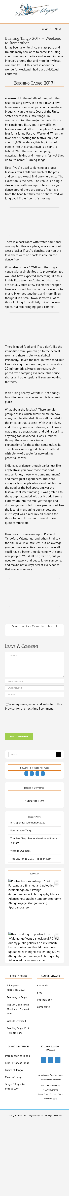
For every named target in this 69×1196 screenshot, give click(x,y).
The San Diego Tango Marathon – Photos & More (18, 1009)
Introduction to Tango (17, 1055)
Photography (44, 999)
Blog (39, 992)
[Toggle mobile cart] (56, 18)
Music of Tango (13, 1077)
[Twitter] (32, 773)
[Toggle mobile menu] (62, 18)
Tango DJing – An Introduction (15, 1086)
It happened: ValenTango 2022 (27, 822)
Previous (46, 29)
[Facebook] (26, 773)
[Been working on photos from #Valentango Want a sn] (34, 958)
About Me (42, 985)
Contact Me (43, 1006)
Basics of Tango (14, 1070)
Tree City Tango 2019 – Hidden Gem (30, 858)
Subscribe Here (34, 801)
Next (58, 29)
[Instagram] (43, 773)
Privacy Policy (49, 1094)
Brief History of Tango (17, 1063)
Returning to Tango (21, 830)
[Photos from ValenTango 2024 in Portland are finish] (34, 905)
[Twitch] (37, 773)
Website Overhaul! (20, 850)
